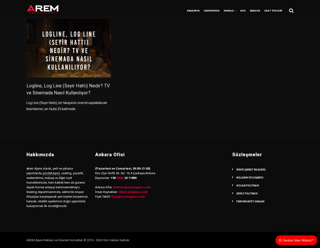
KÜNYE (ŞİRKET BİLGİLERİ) (251, 169)
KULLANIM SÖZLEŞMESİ (249, 177)
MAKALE (229, 10)
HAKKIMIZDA (212, 10)
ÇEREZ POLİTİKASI (247, 193)
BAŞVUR (255, 10)
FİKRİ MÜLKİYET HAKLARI (250, 201)
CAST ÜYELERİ (273, 10)
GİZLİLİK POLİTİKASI (247, 185)
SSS (243, 10)
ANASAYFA (193, 10)
